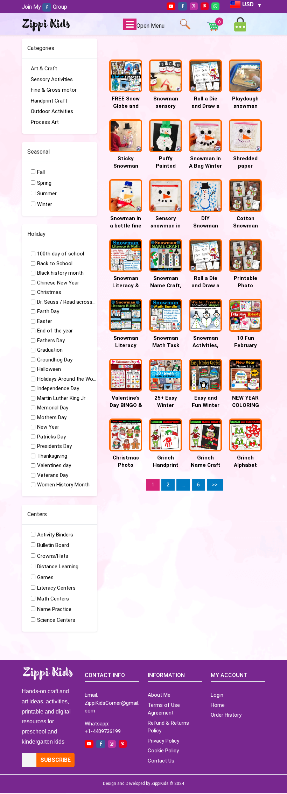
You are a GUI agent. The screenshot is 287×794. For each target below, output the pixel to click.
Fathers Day (51, 340)
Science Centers (56, 620)
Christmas (49, 292)
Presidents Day (54, 446)
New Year (48, 427)
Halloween (49, 369)
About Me (159, 695)
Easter (44, 321)
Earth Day (48, 311)
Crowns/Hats (52, 556)
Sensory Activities (52, 79)
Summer (47, 193)
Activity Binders (55, 535)
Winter (44, 204)
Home (218, 705)
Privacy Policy (163, 741)
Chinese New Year (58, 283)
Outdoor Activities (52, 111)
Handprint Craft (49, 101)
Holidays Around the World (67, 379)
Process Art (45, 122)
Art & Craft (44, 68)
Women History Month (63, 485)
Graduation (50, 350)
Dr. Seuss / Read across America (67, 302)
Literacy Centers (56, 588)
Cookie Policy (163, 750)
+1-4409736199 (103, 731)
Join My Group (44, 6)
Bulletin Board (53, 545)
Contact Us (161, 761)
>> (215, 484)
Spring (44, 183)
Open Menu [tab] (150, 25)
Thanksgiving (52, 456)
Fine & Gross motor (54, 90)
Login (217, 695)
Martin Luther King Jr (61, 398)
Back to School (54, 263)
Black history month (60, 273)
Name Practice (54, 609)
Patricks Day (51, 437)
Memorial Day (52, 408)
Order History (226, 715)
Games (45, 577)
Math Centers (53, 599)
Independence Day (58, 388)
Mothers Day (51, 417)
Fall (41, 172)
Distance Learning (57, 566)
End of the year (55, 331)
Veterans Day (52, 475)
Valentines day (54, 465)
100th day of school (60, 254)
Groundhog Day (54, 360)
